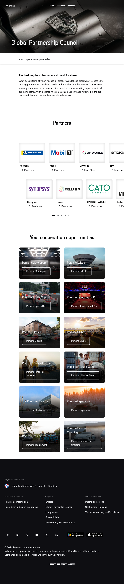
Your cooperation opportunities (34, 59)
